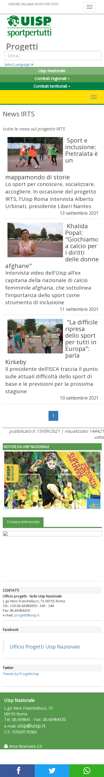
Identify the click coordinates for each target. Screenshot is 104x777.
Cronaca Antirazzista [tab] (23, 521)
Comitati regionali (51, 78)
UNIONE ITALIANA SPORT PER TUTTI (33, 4)
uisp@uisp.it (31, 726)
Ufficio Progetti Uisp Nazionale (45, 646)
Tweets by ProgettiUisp (21, 673)
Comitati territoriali (51, 86)
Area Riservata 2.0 (25, 746)
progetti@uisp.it (26, 615)
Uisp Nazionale (52, 70)
